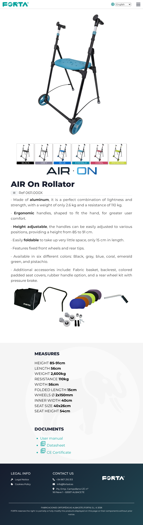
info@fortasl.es (65, 484)
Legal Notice (22, 479)
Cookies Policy (23, 484)
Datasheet (56, 445)
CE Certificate (59, 452)
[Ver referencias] (14, 193)
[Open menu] (138, 4)
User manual (51, 438)
